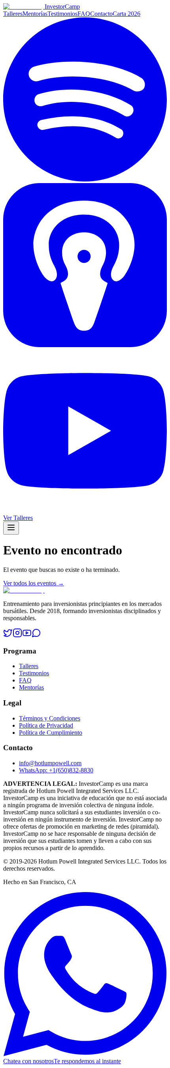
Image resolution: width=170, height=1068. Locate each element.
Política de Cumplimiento (50, 732)
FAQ (83, 13)
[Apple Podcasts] (85, 345)
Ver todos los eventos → (33, 583)
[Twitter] (8, 635)
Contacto (101, 13)
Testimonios (62, 13)
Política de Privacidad (46, 725)
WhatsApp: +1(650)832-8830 (56, 770)
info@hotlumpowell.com (50, 763)
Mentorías (35, 13)
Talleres (13, 13)
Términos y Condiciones (49, 718)
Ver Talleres (18, 517)
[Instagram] (17, 635)
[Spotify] (85, 179)
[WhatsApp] (36, 635)
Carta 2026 (126, 13)
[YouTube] (85, 510)
